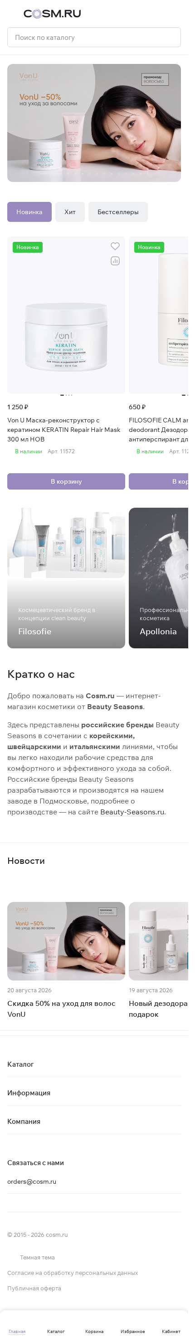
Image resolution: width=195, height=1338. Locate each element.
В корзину (66, 481)
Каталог (20, 1064)
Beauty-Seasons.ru (132, 811)
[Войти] (158, 13)
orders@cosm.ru (31, 1181)
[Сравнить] (115, 260)
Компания (23, 1121)
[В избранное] (115, 246)
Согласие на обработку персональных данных (72, 1272)
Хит (70, 212)
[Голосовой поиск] (170, 37)
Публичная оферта (34, 1288)
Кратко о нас (41, 674)
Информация (28, 1092)
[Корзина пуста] (176, 13)
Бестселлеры (118, 212)
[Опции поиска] (151, 37)
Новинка (29, 212)
